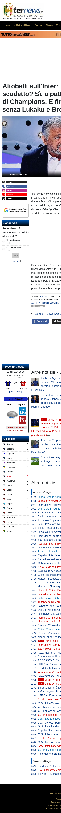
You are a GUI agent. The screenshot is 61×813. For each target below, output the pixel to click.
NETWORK (55, 793)
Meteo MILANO (16, 399)
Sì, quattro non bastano (13, 241)
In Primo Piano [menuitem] (22, 25)
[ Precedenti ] (15, 391)
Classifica (9, 438)
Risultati (16, 261)
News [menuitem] (49, 25)
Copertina (44, 296)
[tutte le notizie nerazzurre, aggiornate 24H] (23, 10)
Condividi (41, 321)
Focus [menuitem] (38, 25)
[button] (15, 255)
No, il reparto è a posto (13, 249)
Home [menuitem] (6, 25)
